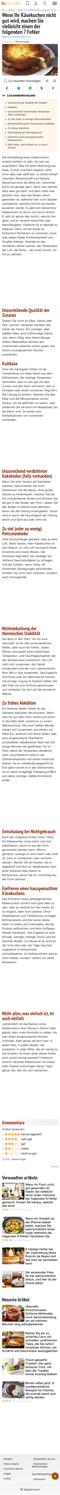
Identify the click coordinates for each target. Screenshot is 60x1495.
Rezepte (8, 1459)
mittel (24, 1148)
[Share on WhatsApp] (30, 88)
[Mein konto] (36, 3)
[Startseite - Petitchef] (3, 10)
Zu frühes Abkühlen (18, 128)
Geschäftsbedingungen (44, 1474)
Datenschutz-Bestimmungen (40, 1465)
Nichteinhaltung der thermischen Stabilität (31, 123)
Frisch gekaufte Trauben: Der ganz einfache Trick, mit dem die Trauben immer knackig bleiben (41, 1367)
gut (22, 1144)
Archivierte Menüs (13, 1468)
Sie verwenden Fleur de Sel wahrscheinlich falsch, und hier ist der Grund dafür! (41, 1278)
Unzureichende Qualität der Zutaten (27, 102)
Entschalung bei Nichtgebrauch (25, 132)
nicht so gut (28, 1153)
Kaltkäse (12, 107)
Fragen (7, 1473)
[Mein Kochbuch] (28, 3)
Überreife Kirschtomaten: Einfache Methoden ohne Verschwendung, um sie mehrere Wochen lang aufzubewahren (29, 1315)
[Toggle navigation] (55, 3)
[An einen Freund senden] (47, 81)
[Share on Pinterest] (53, 88)
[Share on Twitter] (41, 88)
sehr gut (26, 1139)
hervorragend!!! (31, 1134)
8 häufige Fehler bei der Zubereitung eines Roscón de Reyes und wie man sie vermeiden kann (41, 1256)
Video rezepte (11, 1464)
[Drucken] (54, 81)
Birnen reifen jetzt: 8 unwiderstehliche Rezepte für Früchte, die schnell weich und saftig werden (40, 1390)
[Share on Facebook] (7, 88)
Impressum (39, 1479)
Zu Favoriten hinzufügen (24, 81)
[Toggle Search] (45, 3)
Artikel (7, 1478)
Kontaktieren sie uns (44, 1459)
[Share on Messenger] (18, 88)
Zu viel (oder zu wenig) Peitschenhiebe (29, 119)
